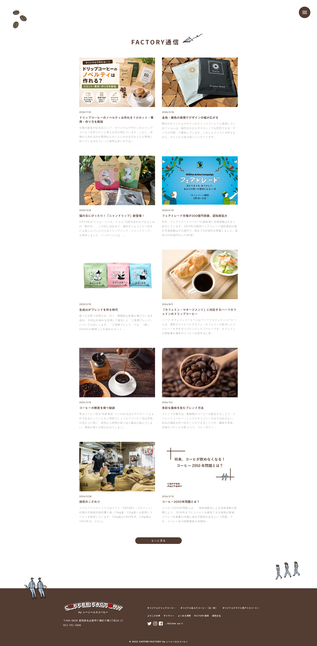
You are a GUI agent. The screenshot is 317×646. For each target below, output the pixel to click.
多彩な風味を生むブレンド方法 (183, 408)
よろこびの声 (153, 615)
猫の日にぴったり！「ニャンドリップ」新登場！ (112, 216)
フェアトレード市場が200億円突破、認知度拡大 (194, 216)
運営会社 (216, 615)
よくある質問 (184, 615)
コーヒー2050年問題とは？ (181, 502)
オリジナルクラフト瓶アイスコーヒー (241, 608)
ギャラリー (169, 615)
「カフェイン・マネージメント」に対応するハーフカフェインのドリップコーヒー (199, 312)
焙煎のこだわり (89, 502)
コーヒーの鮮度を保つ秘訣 (97, 408)
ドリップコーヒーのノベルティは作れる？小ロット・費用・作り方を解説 (116, 120)
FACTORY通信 (201, 615)
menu (305, 12)
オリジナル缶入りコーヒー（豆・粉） (198, 608)
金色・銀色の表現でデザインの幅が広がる (190, 118)
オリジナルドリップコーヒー (161, 608)
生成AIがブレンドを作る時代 (98, 310)
